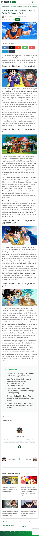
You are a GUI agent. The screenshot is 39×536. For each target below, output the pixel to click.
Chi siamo (6, 522)
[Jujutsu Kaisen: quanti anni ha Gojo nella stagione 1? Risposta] (29, 504)
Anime (7, 6)
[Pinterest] (32, 47)
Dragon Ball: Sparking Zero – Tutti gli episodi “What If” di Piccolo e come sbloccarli (20, 405)
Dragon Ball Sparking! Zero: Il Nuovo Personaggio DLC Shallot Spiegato (10, 489)
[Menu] (36, 2)
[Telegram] (5, 51)
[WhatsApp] (25, 47)
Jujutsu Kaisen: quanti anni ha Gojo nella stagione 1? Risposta (28, 513)
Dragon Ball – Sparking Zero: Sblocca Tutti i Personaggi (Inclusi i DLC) (20, 375)
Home (3, 6)
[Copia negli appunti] (11, 51)
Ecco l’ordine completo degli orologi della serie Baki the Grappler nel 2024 (10, 513)
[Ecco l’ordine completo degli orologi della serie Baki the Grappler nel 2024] (10, 504)
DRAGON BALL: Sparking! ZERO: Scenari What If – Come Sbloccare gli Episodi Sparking (20, 391)
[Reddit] (18, 47)
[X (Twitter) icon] (19, 446)
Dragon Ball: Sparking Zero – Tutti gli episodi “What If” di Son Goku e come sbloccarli (20, 398)
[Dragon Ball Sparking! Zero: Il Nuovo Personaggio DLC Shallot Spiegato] (10, 480)
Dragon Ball (7, 420)
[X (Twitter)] (11, 47)
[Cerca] (32, 2)
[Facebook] (5, 47)
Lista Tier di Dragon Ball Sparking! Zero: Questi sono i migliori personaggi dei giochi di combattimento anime (19, 382)
